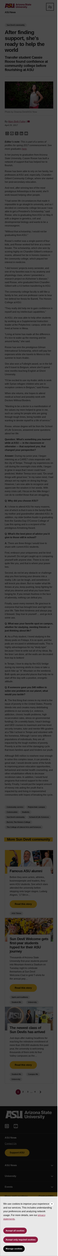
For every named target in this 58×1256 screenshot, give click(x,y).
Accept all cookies (15, 1230)
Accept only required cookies (21, 1239)
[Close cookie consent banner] (52, 1204)
